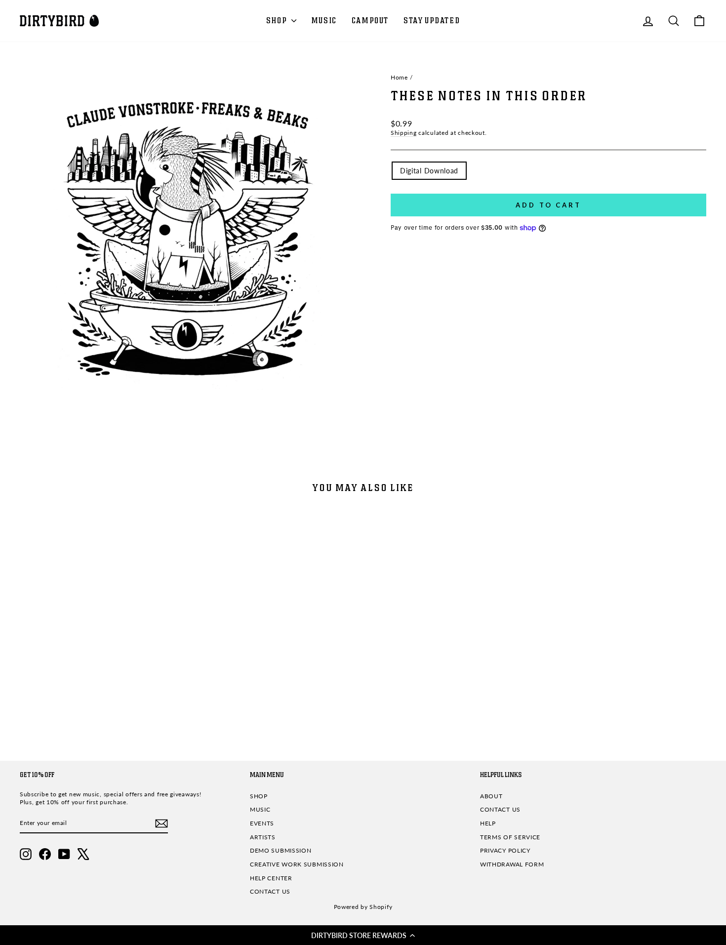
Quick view (101, 672)
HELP (488, 823)
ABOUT (491, 796)
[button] (363, 935)
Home (399, 77)
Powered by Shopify (363, 906)
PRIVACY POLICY (505, 850)
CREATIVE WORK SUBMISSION (297, 864)
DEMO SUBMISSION (281, 850)
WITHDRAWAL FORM (512, 864)
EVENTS (262, 823)
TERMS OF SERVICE (510, 837)
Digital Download (429, 170)
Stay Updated (431, 21)
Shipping (404, 132)
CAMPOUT (370, 21)
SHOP (277, 21)
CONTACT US (270, 891)
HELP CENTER (271, 878)
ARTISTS (263, 837)
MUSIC (324, 21)
